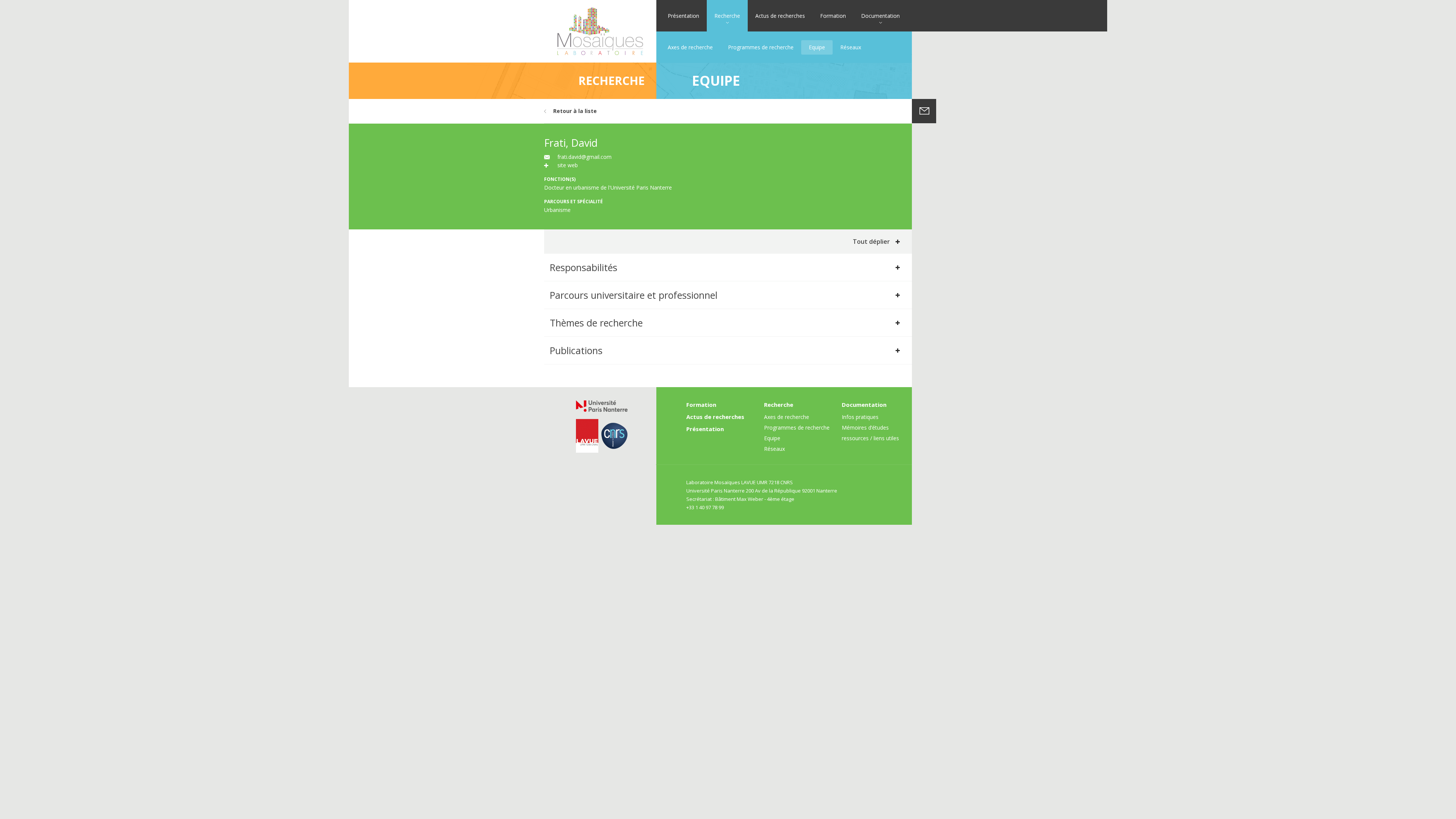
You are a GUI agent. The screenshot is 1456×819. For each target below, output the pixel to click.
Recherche (727, 15)
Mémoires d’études (865, 427)
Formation (833, 15)
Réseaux (850, 47)
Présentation (683, 15)
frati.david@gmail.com (584, 156)
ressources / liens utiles (870, 438)
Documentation (880, 15)
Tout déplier (871, 241)
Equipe (817, 47)
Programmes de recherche (761, 47)
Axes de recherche (690, 47)
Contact (924, 111)
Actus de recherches (780, 15)
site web (567, 165)
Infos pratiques (860, 416)
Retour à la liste (575, 111)
